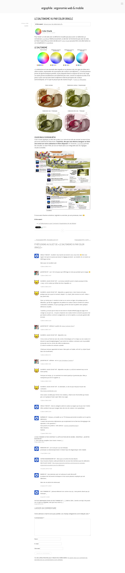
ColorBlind (45, 39)
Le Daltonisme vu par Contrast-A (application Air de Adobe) (57, 223)
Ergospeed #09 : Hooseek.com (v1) (46, 240)
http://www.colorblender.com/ (48, 391)
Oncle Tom (44, 255)
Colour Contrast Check (67, 326)
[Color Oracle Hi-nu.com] (62, 211)
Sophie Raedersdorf (46, 459)
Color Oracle (66, 41)
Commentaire (39, 518)
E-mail (36, 544)
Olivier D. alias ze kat (47, 281)
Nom (36, 539)
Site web (37, 548)
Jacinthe (26, 25)
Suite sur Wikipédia (80, 80)
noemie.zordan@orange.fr (71, 425)
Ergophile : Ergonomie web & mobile (62, 8)
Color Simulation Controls (66, 360)
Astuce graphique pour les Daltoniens (47, 500)
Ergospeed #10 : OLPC (83, 240)
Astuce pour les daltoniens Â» (53, 24)
